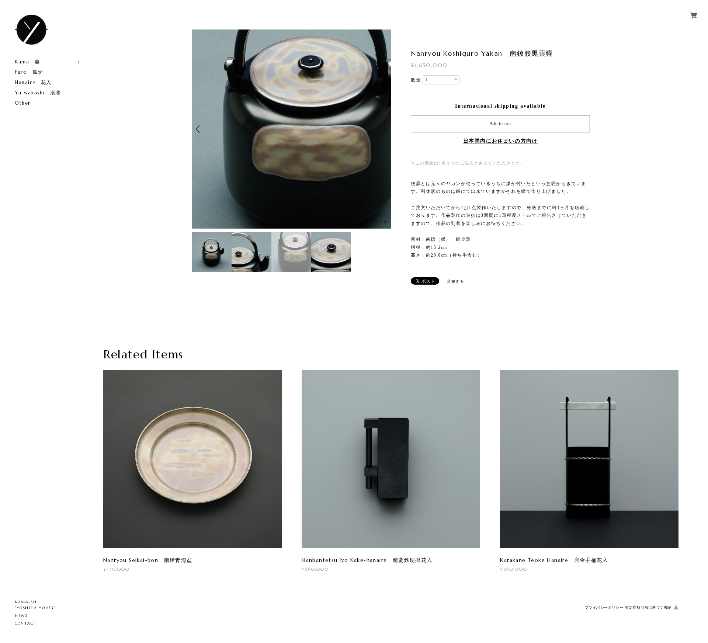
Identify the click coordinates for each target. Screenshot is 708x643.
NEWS (21, 615)
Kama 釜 (27, 61)
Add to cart (500, 123)
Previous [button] (199, 129)
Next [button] (383, 129)
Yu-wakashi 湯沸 (38, 92)
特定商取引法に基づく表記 (648, 607)
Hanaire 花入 (33, 82)
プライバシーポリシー (604, 607)
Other (23, 103)
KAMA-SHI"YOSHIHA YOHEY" (35, 604)
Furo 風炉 (29, 72)
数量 (416, 80)
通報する (455, 281)
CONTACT (26, 623)
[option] (354, 129)
